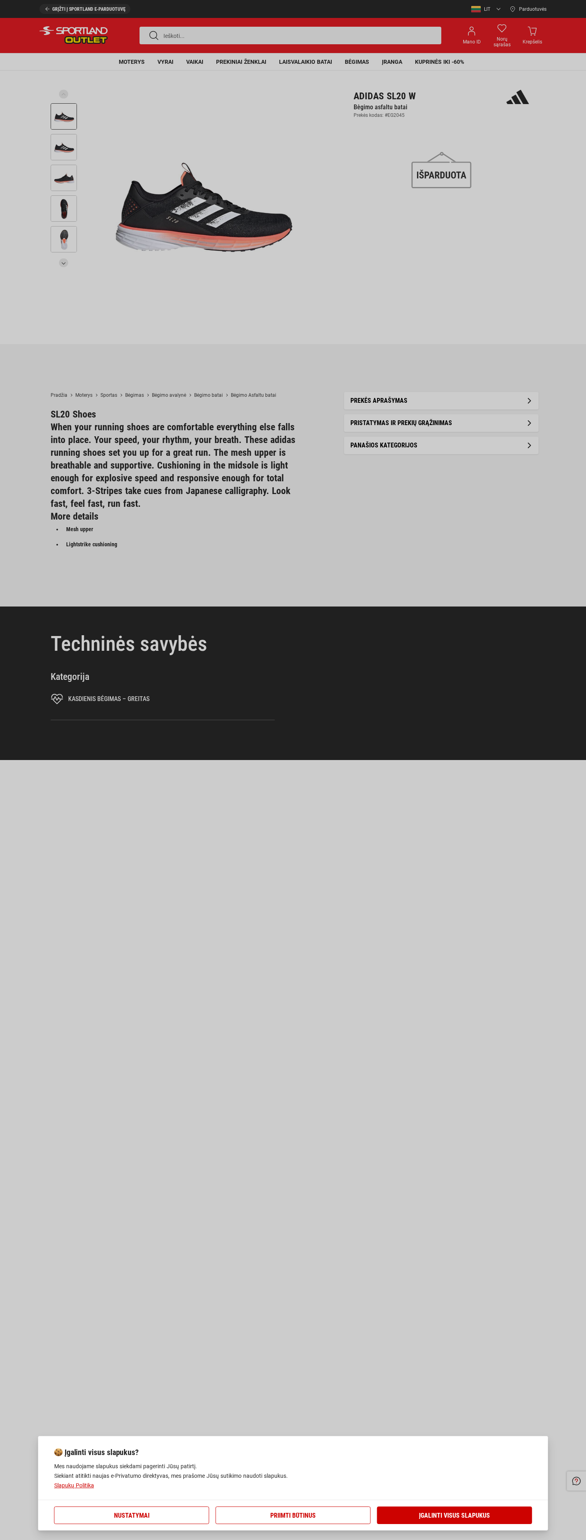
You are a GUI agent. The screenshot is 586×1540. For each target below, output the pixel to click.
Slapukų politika (74, 1485)
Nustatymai (131, 1515)
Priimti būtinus (293, 1515)
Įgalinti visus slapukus (454, 1515)
